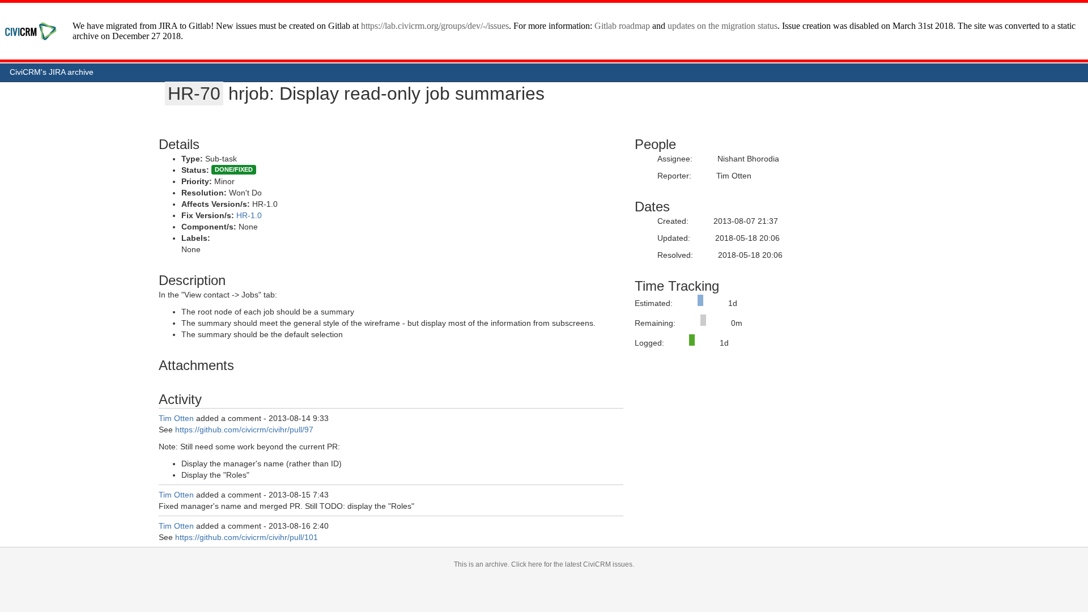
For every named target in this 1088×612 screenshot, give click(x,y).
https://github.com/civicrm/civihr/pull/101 (246, 537)
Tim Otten (176, 418)
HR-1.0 (249, 215)
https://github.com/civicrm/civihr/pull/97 (244, 429)
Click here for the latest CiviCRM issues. (572, 564)
